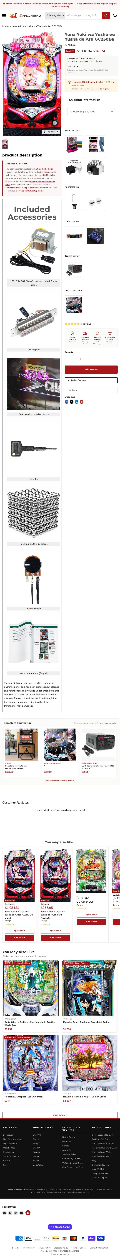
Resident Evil (9, 1152)
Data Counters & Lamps (103, 1143)
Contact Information (99, 1247)
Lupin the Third (10, 1143)
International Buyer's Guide (104, 1147)
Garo (5, 1165)
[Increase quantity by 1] (92, 359)
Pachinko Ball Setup (101, 1139)
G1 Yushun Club (85, 901)
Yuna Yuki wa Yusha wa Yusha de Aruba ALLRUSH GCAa (19, 914)
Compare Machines (100, 1173)
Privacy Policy (28, 1247)
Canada (65, 1145)
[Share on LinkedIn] (76, 402)
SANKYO (37, 1135)
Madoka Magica (10, 1147)
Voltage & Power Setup (73, 1163)
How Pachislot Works (102, 1156)
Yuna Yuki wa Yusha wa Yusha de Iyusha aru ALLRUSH (53, 914)
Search (15, 1247)
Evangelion (8, 1135)
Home (5, 26)
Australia (66, 1150)
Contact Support (99, 1177)
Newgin (36, 1143)
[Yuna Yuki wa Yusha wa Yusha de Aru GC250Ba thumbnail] (5, 144)
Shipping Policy (69, 1154)
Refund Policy (44, 1247)
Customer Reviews (100, 1165)
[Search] (106, 15)
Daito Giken (38, 1165)
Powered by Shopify (60, 1254)
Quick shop (19, 930)
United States (68, 1137)
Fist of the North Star (12, 1139)
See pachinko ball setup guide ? (60, 781)
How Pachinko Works (101, 1152)
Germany (66, 1141)
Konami (80, 905)
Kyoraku (36, 1152)
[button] (72, 323)
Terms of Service (78, 1247)
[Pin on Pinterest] (81, 402)
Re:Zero (6, 1160)
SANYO (36, 1147)
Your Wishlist (98, 1169)
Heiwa (36, 1160)
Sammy (36, 1139)
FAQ (94, 1160)
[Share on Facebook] (66, 402)
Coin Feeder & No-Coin (102, 1135)
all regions (104, 89)
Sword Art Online (11, 1156)
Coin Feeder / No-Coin (72, 1167)
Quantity (69, 352)
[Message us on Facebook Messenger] (27, 1212)
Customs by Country (71, 1158)
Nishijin (72, 45)
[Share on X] (71, 402)
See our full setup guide (31, 190)
